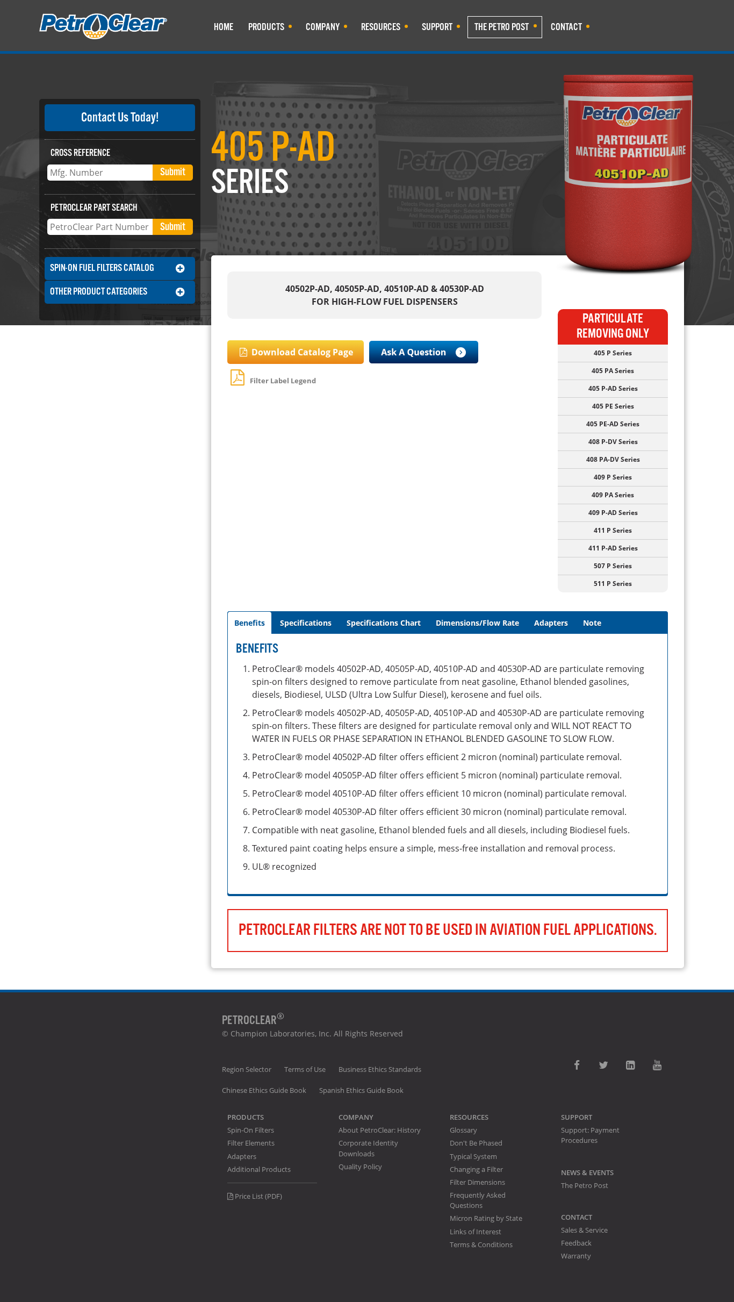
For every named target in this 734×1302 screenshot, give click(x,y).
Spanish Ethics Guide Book (361, 1090)
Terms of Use (305, 1069)
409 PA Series (613, 494)
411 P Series (613, 530)
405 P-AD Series (613, 388)
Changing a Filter (476, 1169)
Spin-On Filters (250, 1130)
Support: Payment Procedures (590, 1135)
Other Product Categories (98, 291)
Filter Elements (251, 1143)
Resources (380, 27)
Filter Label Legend (282, 380)
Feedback (576, 1243)
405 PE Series (613, 406)
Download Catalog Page (301, 352)
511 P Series (613, 583)
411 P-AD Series (613, 548)
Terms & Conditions (481, 1244)
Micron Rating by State (486, 1218)
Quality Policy (360, 1166)
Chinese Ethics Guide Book (264, 1090)
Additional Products (259, 1169)
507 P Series (613, 565)
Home (223, 27)
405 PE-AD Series (612, 423)
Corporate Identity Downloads (368, 1148)
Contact (566, 27)
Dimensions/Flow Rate (477, 623)
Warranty (576, 1256)
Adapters (551, 623)
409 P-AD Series (613, 512)
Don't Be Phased (476, 1143)
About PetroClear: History (380, 1130)
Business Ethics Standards (380, 1069)
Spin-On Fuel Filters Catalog (102, 268)
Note (592, 623)
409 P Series (613, 477)
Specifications (306, 623)
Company (323, 27)
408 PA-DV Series (613, 459)
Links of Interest (475, 1231)
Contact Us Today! (120, 118)
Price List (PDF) (257, 1196)
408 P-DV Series (613, 441)
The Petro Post (501, 27)
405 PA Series (613, 370)
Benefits (249, 623)
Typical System (473, 1156)
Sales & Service (584, 1230)
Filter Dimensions (477, 1182)
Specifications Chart (384, 623)
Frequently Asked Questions (478, 1200)
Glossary (463, 1130)
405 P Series (613, 352)
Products (266, 27)
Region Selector (246, 1069)
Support (437, 27)
